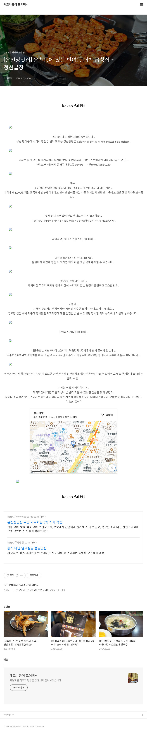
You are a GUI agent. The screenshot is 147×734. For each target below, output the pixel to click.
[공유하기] (17, 575)
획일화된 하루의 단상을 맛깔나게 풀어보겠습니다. (36, 680)
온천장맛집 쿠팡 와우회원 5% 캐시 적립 (34, 522)
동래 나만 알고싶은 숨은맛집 (27, 548)
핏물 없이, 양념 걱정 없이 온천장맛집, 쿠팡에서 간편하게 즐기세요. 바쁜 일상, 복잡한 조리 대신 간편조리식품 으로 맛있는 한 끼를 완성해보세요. (73, 529)
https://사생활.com (18, 542)
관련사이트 (9, 714)
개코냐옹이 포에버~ (15, 4)
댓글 (6, 659)
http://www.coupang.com (23, 516)
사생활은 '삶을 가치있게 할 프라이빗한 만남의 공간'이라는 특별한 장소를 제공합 (55, 553)
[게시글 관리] (21, 575)
